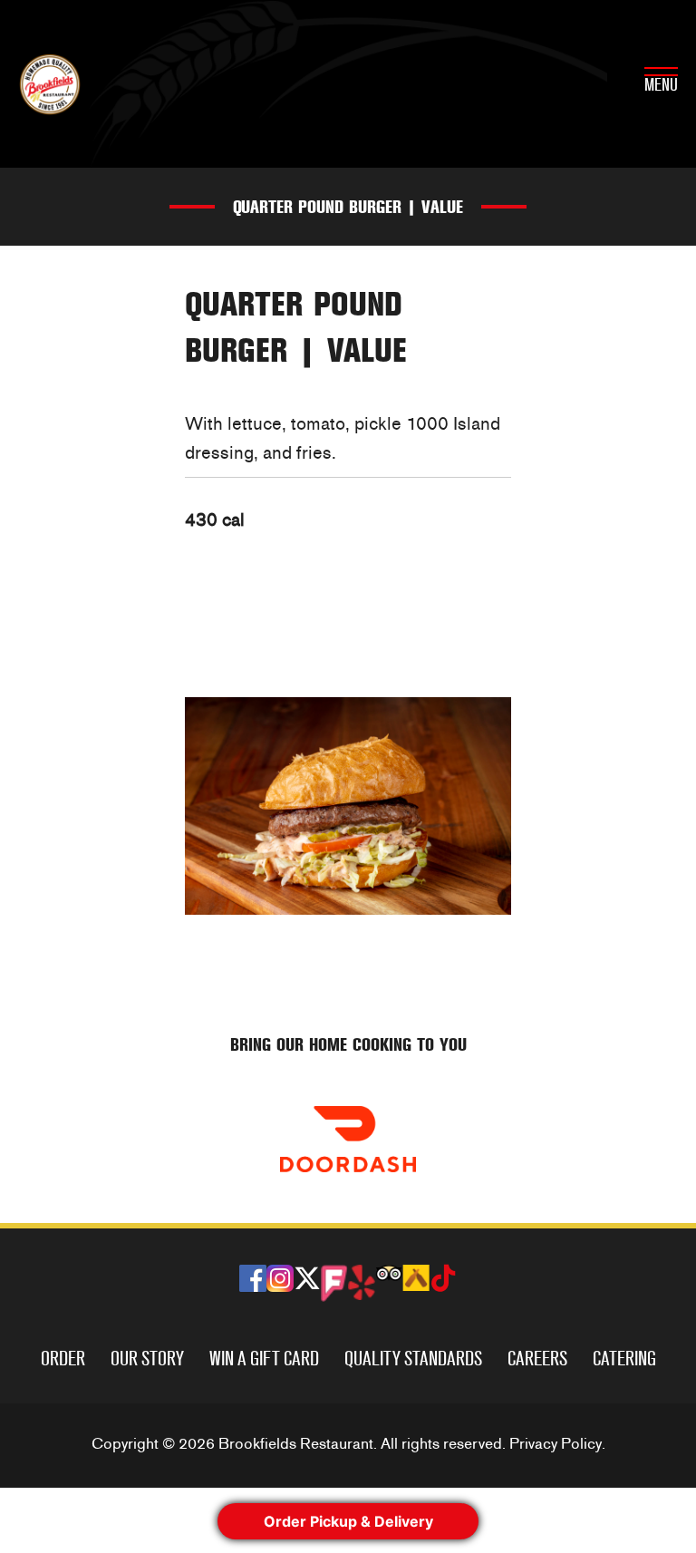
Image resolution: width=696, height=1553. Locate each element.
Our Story (147, 1358)
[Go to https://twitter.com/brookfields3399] (307, 1281)
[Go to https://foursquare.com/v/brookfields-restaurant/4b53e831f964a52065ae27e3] (334, 1283)
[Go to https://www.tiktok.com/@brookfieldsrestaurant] (443, 1281)
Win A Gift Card (264, 1358)
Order (63, 1358)
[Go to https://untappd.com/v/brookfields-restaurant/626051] (416, 1278)
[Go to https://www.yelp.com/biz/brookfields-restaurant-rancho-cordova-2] (361, 1282)
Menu (661, 85)
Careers (537, 1358)
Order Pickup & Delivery (348, 1521)
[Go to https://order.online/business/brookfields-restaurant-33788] (348, 1139)
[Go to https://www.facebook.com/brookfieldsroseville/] (252, 1278)
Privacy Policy (555, 1443)
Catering (624, 1358)
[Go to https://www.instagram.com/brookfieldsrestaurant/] (280, 1278)
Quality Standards (413, 1358)
